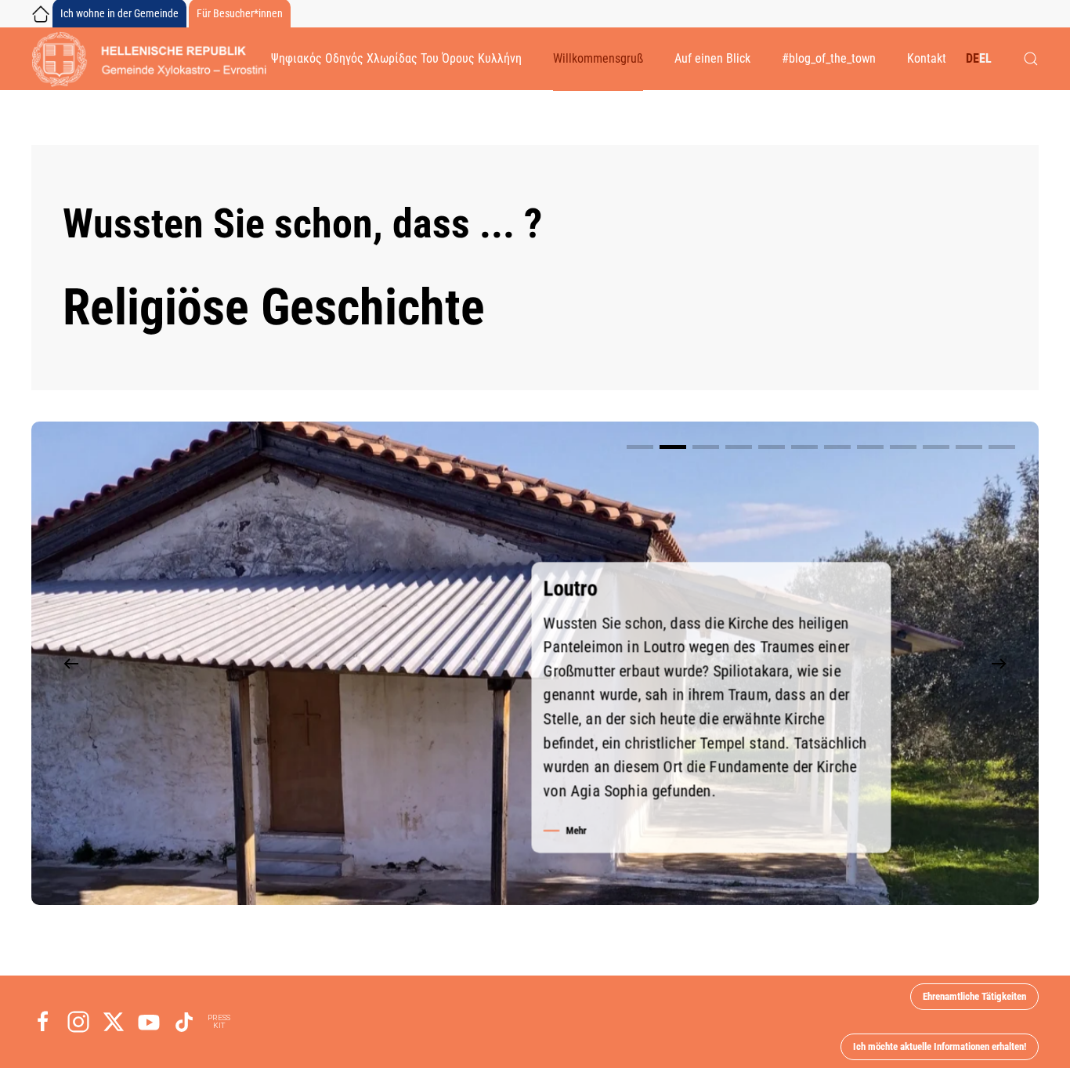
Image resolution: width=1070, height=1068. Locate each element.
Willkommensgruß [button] (598, 58)
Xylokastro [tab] (1002, 447)
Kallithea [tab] (969, 447)
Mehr (576, 830)
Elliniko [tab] (804, 447)
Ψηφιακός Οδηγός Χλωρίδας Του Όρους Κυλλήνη (396, 58)
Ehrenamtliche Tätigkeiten (974, 996)
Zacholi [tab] (903, 447)
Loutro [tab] (673, 447)
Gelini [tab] (936, 447)
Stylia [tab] (771, 447)
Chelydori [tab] (640, 447)
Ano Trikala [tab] (738, 447)
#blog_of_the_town (829, 58)
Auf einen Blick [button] (712, 58)
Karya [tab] (837, 447)
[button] (1031, 58)
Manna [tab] (870, 447)
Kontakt (926, 58)
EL (985, 58)
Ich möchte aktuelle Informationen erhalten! (939, 1046)
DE (972, 58)
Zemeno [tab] (705, 447)
